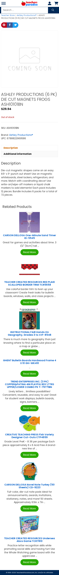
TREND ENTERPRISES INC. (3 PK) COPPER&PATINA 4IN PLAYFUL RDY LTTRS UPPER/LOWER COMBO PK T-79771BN (29, 384)
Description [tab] (11, 148)
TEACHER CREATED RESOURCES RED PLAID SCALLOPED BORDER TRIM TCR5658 (29, 283)
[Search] (53, 10)
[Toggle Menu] (3, 3)
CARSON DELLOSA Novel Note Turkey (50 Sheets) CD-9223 (29, 486)
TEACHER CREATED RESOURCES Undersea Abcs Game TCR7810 (29, 540)
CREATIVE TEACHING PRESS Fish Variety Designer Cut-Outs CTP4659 (29, 436)
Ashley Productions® (26, 15)
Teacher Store (8, 15)
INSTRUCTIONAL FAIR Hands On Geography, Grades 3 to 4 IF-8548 (29, 333)
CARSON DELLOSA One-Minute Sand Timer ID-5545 (29, 237)
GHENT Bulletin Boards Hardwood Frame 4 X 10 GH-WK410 (29, 362)
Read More (29, 252)
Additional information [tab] (18, 154)
